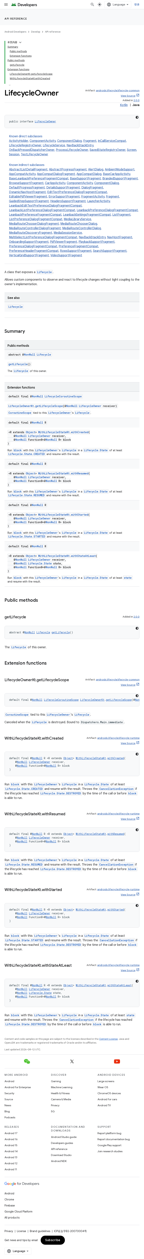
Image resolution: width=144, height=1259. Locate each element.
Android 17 (10, 1133)
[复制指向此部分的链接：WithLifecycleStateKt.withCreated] (67, 738)
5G (53, 1111)
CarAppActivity (55, 183)
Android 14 (11, 1151)
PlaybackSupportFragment (97, 242)
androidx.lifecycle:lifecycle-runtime (118, 738)
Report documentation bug (114, 1139)
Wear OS (103, 1087)
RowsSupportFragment (76, 251)
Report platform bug (109, 1133)
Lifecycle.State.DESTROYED (60, 793)
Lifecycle (44, 272)
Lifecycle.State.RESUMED (26, 495)
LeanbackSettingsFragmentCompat (87, 215)
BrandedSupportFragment (120, 178)
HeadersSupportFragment (68, 201)
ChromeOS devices (109, 1093)
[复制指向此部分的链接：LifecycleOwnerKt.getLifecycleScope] (72, 680)
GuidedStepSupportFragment (29, 201)
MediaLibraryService (77, 219)
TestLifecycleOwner (34, 154)
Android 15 (10, 1145)
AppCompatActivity (22, 174)
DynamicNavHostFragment (27, 192)
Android (9, 1081)
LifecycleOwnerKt (21, 406)
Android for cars (107, 1099)
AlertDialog (95, 169)
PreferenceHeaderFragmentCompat (33, 251)
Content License (108, 1039)
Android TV (104, 1105)
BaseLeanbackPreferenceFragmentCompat (38, 178)
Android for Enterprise (17, 1087)
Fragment (89, 141)
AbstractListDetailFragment (28, 169)
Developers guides (62, 1143)
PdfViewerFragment (63, 242)
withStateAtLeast (83, 556)
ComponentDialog (69, 141)
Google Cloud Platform (18, 1211)
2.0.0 (137, 100)
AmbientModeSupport (119, 169)
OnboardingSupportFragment (29, 242)
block (18, 450)
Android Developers (15, 31)
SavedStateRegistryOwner (107, 150)
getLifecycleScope (49, 406)
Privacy (55, 1105)
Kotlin (124, 105)
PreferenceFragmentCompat (78, 246)
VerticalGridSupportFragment (29, 255)
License (21, 1231)
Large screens (106, 1081)
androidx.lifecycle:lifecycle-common (118, 90)
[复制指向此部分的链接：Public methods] (42, 600)
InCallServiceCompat (112, 141)
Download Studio (61, 1155)
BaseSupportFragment (85, 178)
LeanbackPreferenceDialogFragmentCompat (107, 210)
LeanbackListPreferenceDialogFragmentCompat (42, 210)
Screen (131, 150)
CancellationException (116, 789)
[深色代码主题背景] (137, 117)
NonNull (29, 354)
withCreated (79, 432)
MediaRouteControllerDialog (81, 228)
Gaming (56, 1081)
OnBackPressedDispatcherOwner (31, 150)
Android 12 (10, 1163)
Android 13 (10, 1157)
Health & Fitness (60, 1093)
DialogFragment (92, 187)
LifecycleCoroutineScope (63, 396)
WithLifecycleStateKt (54, 432)
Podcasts (9, 1117)
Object (30, 432)
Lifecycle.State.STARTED (26, 536)
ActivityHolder (18, 141)
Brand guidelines (40, 1231)
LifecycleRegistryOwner (25, 145)
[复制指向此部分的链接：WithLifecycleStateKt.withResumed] (69, 814)
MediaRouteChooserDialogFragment (34, 224)
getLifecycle (18, 364)
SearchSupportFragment (110, 251)
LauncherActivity (98, 201)
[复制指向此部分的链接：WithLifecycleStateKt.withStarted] (65, 890)
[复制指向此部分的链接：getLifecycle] (30, 617)
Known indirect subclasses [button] (74, 210)
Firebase (9, 1205)
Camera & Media (61, 1099)
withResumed (79, 473)
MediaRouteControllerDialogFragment (35, 228)
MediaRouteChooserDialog (78, 224)
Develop (35, 31)
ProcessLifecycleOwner (72, 150)
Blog (7, 1111)
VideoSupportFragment (66, 255)
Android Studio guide (63, 1137)
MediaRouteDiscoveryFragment (30, 233)
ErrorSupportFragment (64, 197)
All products (12, 1217)
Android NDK (59, 1161)
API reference (15, 18)
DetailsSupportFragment (63, 187)
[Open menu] (6, 4)
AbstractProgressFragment (68, 169)
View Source (128, 95)
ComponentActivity (43, 141)
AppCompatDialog (88, 174)
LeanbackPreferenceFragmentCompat (35, 215)
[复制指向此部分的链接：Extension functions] (50, 663)
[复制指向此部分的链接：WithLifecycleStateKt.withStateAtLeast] (75, 966)
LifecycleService (54, 145)
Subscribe (52, 1240)
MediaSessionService (68, 233)
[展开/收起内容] (20, 42)
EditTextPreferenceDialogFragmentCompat (77, 192)
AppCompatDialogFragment (56, 174)
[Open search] (92, 4)
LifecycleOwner (45, 121)
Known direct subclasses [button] (73, 145)
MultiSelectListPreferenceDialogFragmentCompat (43, 237)
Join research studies (110, 1151)
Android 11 (10, 1169)
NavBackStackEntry (80, 145)
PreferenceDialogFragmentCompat (33, 246)
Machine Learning (61, 1087)
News (7, 1105)
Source (8, 1099)
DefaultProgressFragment (27, 187)
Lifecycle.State (96, 450)
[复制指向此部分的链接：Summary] (28, 331)
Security (9, 1093)
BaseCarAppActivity (116, 174)
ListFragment (121, 215)
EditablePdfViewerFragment (28, 197)
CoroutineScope (19, 413)
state (128, 577)
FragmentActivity (92, 197)
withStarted (79, 514)
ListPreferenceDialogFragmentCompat (35, 219)
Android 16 (11, 1139)
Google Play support (109, 1145)
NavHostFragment (119, 237)
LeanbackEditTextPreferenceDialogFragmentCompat (45, 206)
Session (14, 154)
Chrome (9, 1199)
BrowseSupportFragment (26, 183)
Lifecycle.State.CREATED (26, 454)
